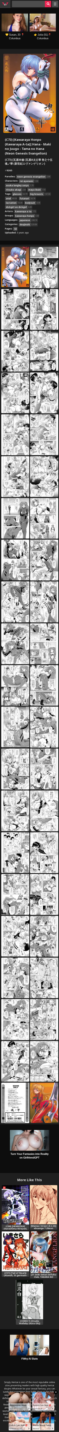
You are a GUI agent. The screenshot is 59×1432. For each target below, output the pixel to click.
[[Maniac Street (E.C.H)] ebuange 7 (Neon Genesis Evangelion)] (43, 1204)
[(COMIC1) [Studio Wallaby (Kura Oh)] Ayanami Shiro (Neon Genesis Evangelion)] (29, 1299)
